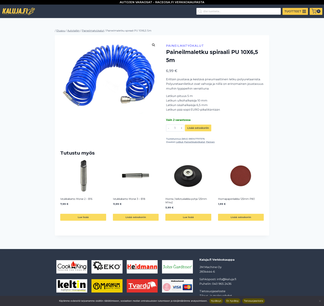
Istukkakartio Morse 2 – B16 (76, 198)
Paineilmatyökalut (185, 45)
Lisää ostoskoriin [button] (136, 217)
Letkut (179, 142)
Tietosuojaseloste (212, 291)
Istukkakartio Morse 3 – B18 (129, 198)
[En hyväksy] (319, 301)
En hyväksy (232, 300)
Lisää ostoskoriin (198, 127)
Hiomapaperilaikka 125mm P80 (236, 198)
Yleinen (210, 142)
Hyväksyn (216, 300)
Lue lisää (83, 217)
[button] (154, 45)
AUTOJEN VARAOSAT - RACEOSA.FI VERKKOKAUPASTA (162, 2)
